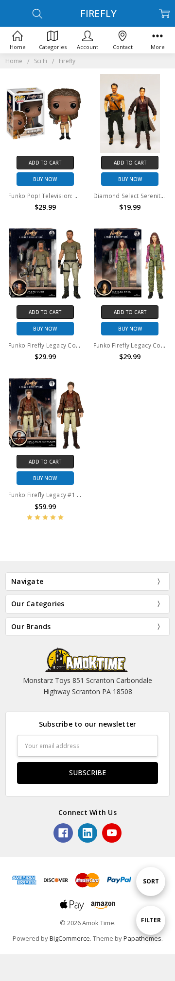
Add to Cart (45, 162)
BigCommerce (70, 938)
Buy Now (45, 179)
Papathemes (142, 938)
